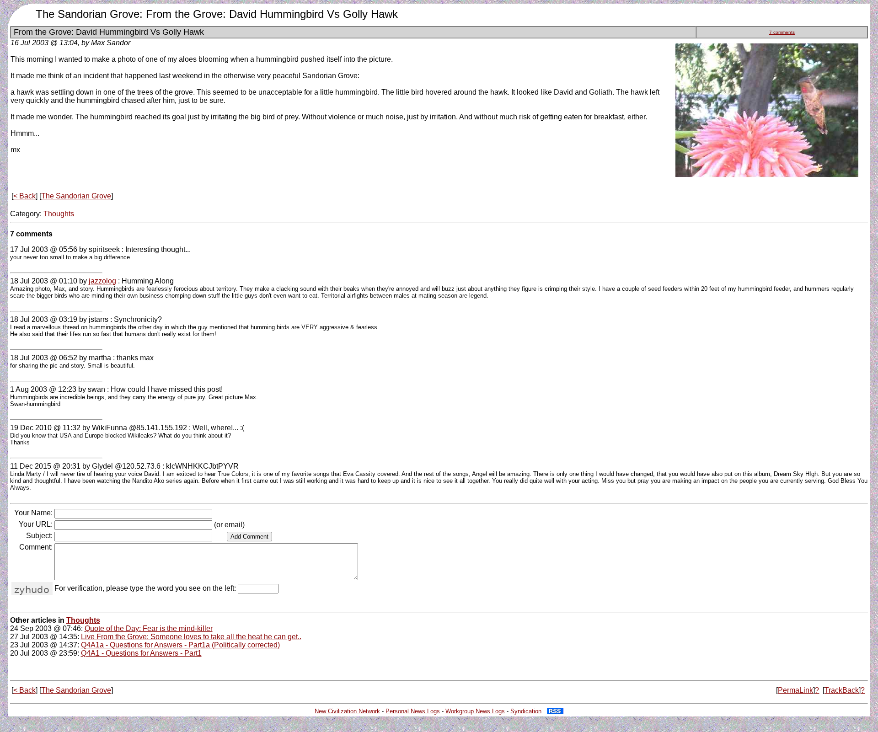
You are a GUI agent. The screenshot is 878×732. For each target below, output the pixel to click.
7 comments (782, 32)
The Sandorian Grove (76, 196)
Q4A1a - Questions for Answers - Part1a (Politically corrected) (180, 645)
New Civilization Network (347, 711)
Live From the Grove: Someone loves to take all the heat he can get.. (191, 637)
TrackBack (841, 690)
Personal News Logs (412, 711)
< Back (24, 196)
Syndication (525, 711)
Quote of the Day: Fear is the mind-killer (149, 628)
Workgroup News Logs (475, 711)
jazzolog (102, 281)
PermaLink (795, 690)
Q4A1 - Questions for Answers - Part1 (141, 653)
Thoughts (58, 214)
